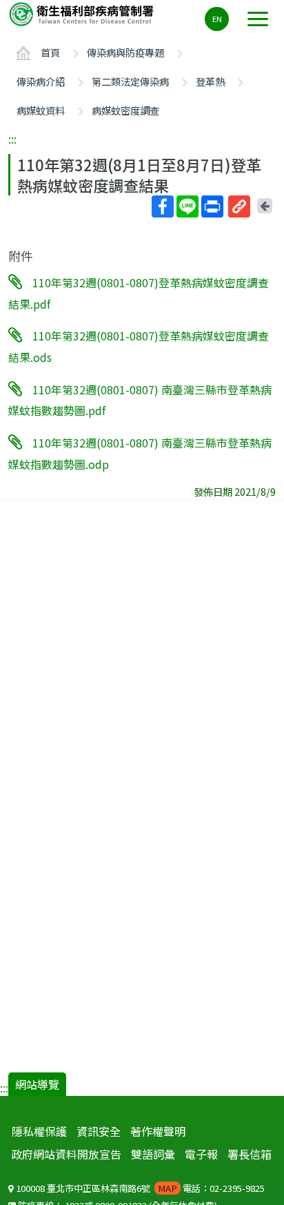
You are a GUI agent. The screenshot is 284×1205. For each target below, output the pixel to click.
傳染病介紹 (41, 81)
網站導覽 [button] (37, 1084)
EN (217, 18)
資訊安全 (99, 1131)
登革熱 (210, 81)
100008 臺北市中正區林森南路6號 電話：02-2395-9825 (139, 1188)
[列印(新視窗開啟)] (212, 206)
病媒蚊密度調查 (125, 110)
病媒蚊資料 (41, 110)
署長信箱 (249, 1154)
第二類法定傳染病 (130, 81)
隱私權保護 (39, 1131)
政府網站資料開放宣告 (66, 1154)
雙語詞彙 (153, 1154)
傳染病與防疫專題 (125, 52)
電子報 (201, 1154)
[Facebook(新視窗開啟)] (162, 206)
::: (12, 139)
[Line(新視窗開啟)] (187, 206)
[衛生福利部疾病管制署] (82, 13)
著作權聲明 (157, 1131)
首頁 (50, 52)
